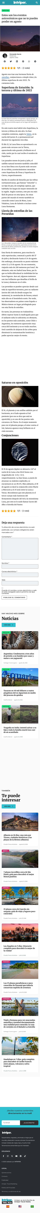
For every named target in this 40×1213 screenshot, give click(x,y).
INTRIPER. (18, 1161)
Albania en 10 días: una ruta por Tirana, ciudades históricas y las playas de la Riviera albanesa (18, 837)
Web (3, 580)
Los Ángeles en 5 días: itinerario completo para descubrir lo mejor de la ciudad (19, 948)
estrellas (5, 77)
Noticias (6, 10)
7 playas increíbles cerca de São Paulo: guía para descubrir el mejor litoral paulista (19, 874)
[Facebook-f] (3, 1156)
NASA (29, 134)
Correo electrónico (9, 571)
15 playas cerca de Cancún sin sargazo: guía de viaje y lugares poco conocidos (19, 911)
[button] (3, 2)
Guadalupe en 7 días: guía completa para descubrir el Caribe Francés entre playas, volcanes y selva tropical (19, 1062)
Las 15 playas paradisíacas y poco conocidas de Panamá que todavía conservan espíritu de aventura (18, 985)
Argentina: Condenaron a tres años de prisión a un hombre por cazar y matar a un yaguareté (19, 656)
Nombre (5, 563)
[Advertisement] (20, 359)
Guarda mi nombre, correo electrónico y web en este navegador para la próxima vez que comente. (19, 592)
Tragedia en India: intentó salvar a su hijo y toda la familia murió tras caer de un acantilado (20, 730)
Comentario (7, 536)
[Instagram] (7, 1156)
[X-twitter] (12, 1156)
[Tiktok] (25, 1156)
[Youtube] (16, 1156)
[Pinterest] (20, 1156)
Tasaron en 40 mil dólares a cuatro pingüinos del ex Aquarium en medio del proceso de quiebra (20, 693)
